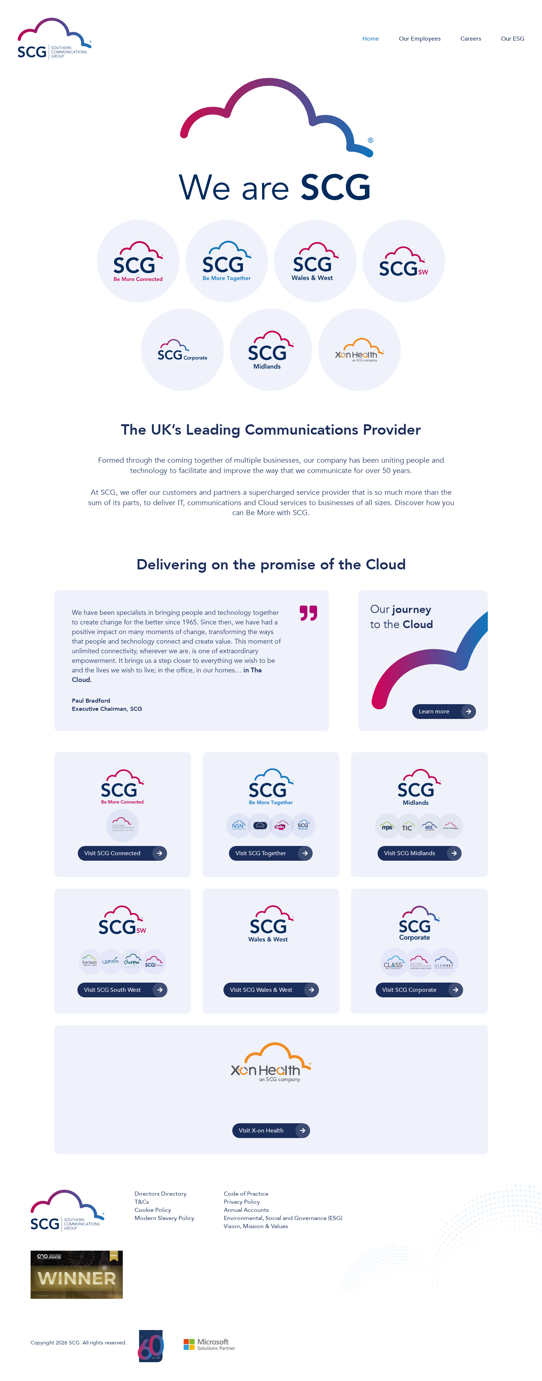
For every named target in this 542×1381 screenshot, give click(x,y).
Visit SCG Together (261, 853)
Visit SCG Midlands (409, 853)
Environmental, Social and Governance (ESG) (283, 1218)
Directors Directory (161, 1194)
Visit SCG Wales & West (261, 990)
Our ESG (512, 39)
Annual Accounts (246, 1210)
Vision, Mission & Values (256, 1226)
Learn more (434, 711)
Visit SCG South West (112, 990)
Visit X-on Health (261, 1131)
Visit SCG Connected (112, 853)
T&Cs (142, 1202)
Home (370, 39)
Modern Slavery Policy (164, 1218)
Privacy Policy (242, 1202)
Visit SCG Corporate (409, 990)
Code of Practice (246, 1194)
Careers (471, 39)
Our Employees (420, 39)
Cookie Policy (153, 1210)
